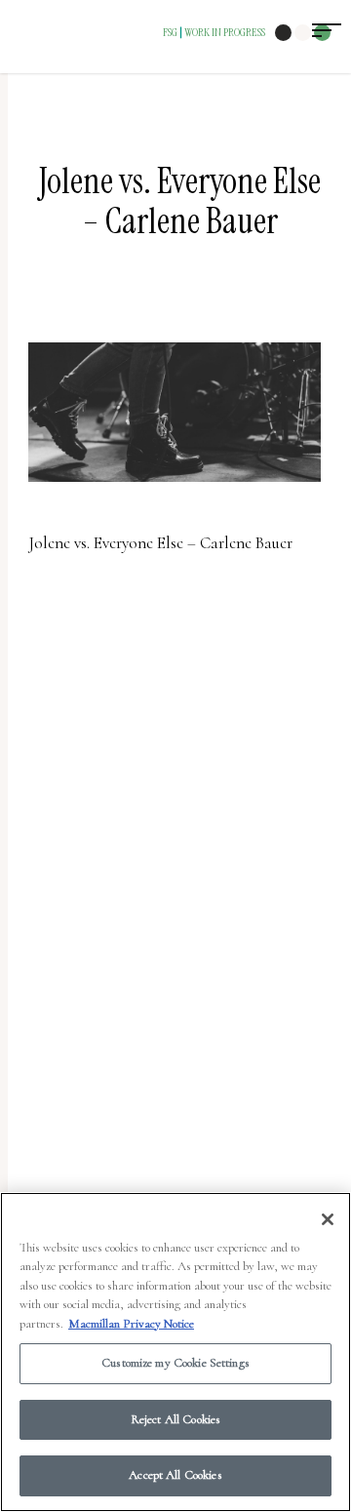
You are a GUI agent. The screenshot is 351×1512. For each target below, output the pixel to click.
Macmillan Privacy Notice (131, 1324)
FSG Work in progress (214, 32)
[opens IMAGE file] (174, 491)
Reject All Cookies (175, 1419)
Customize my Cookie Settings (175, 1363)
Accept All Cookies (175, 1475)
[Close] (327, 1219)
